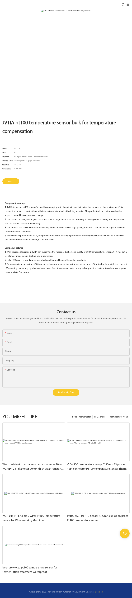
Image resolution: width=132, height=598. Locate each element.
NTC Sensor (99, 417)
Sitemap (98, 592)
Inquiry (11, 181)
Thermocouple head (118, 417)
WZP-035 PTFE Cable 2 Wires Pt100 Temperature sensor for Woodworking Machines (31, 518)
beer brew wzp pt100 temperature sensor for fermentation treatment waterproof (29, 570)
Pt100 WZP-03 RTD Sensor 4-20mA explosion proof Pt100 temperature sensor (97, 518)
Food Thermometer (81, 417)
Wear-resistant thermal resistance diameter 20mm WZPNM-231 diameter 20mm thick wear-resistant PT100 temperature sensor (32, 467)
